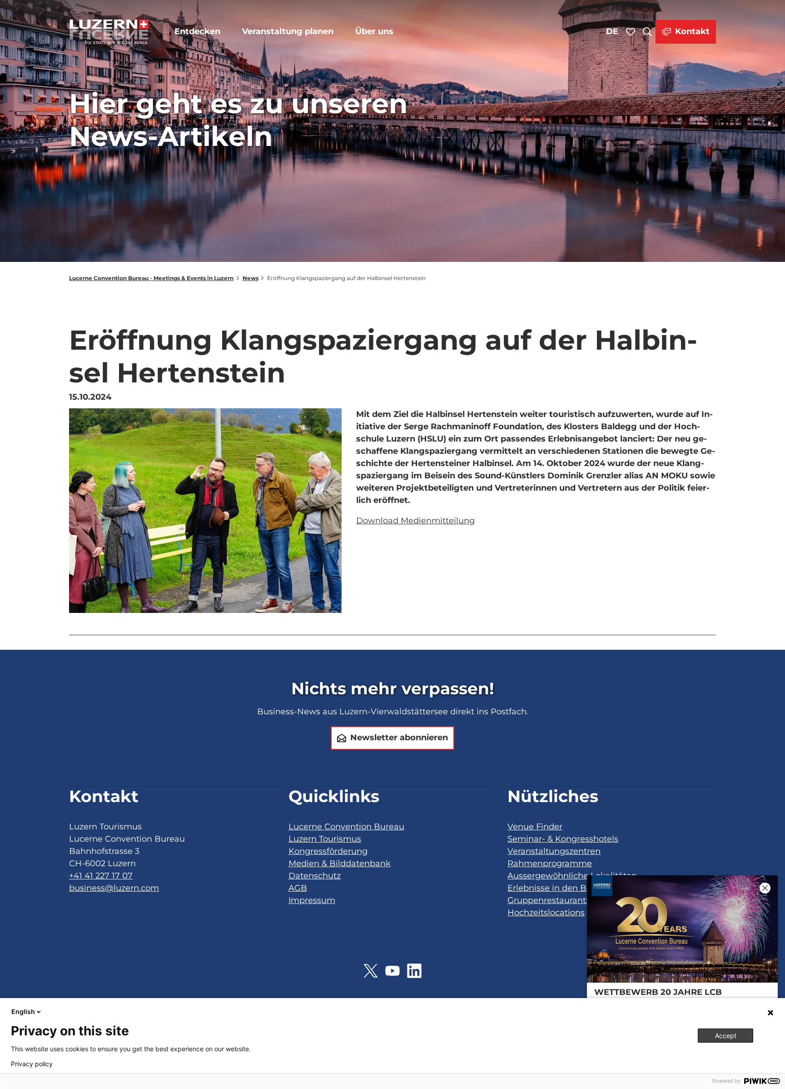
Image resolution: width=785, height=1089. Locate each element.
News (250, 278)
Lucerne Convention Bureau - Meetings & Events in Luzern (151, 278)
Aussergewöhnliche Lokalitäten (572, 876)
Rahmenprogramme (549, 863)
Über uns (374, 31)
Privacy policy (32, 1064)
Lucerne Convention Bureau (346, 827)
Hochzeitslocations (546, 913)
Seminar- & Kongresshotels (562, 839)
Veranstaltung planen (287, 31)
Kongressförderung (328, 851)
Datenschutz (314, 876)
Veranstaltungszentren (554, 851)
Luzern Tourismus (324, 839)
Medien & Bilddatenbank (339, 863)
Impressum (311, 900)
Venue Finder (534, 827)
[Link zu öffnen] (370, 971)
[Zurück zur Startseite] (109, 32)
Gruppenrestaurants (548, 900)
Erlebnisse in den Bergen (559, 888)
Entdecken (197, 31)
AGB (297, 888)
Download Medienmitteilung (415, 521)
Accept (725, 1035)
